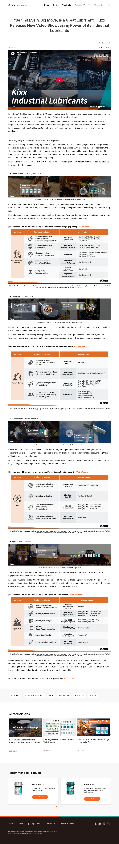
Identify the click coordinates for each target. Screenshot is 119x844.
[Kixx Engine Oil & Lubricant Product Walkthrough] (59, 727)
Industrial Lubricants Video (35, 695)
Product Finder (95, 5)
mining (94, 695)
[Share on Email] (99, 42)
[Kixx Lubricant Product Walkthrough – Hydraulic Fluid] (93, 727)
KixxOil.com (69, 678)
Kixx (51, 695)
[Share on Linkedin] (103, 42)
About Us (78, 5)
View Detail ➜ (40, 797)
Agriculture (16, 695)
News (46, 5)
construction (80, 695)
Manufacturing (64, 695)
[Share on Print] (109, 42)
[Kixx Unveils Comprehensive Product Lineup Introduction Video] (25, 727)
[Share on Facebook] (106, 42)
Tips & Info (66, 5)
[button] (108, 5)
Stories (56, 5)
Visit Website (85, 227)
